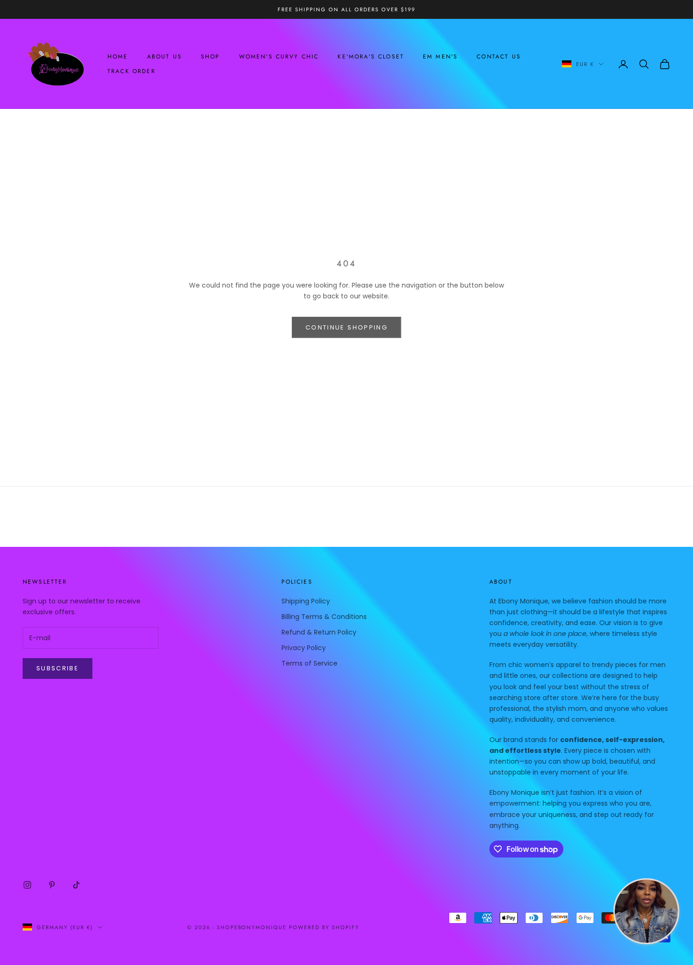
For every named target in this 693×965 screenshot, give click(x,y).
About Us (164, 56)
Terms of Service (309, 663)
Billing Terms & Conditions (324, 616)
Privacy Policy (303, 647)
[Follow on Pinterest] (52, 885)
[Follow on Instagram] (27, 885)
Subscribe (57, 668)
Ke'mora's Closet (371, 56)
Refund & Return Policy (318, 632)
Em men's (440, 56)
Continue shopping (346, 327)
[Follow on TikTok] (76, 885)
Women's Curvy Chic (279, 56)
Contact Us (499, 56)
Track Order (131, 71)
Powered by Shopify (324, 927)
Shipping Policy (305, 601)
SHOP (210, 56)
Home (117, 56)
